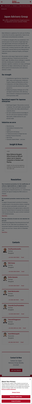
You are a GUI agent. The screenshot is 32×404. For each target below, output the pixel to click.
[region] (16, 390)
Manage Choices (16, 392)
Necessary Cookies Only (16, 396)
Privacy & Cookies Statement (9, 389)
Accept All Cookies (16, 401)
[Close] (30, 379)
